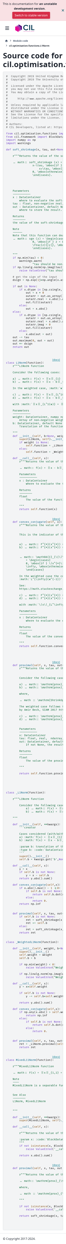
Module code (20, 40)
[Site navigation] (7, 28)
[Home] (6, 41)
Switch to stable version (31, 15)
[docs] (56, 359)
